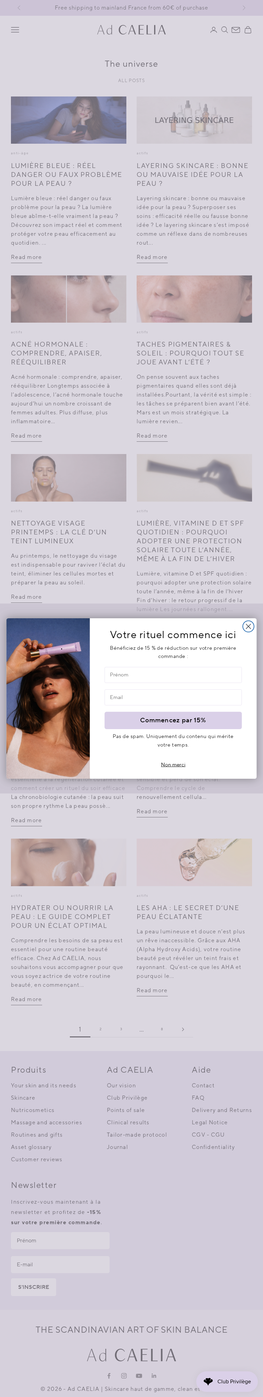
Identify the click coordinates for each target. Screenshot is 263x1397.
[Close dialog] (248, 626)
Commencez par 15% (173, 720)
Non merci (173, 765)
